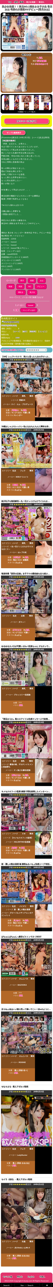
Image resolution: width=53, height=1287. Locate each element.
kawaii (30, 305)
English (31, 1277)
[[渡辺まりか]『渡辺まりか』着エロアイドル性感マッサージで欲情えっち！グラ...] (26, 758)
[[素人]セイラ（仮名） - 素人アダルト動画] (26, 1238)
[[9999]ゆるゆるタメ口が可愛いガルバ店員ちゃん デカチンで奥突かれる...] (26, 685)
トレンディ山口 (29, 310)
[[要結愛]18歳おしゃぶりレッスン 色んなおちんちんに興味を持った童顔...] (26, 468)
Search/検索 (6, 1285)
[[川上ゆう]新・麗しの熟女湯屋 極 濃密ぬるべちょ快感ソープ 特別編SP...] (26, 903)
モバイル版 (7, 1277)
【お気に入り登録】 (10, 14)
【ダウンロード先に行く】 (26, 121)
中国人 (42, 1277)
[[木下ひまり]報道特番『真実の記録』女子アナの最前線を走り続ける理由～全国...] (26, 613)
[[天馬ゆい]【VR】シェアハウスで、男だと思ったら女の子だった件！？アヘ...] (26, 393)
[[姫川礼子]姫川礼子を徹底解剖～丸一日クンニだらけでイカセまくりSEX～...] (26, 540)
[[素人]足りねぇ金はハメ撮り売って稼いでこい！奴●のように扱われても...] (26, 1053)
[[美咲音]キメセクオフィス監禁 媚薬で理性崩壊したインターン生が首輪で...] (26, 830)
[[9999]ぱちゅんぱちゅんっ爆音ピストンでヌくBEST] (26, 976)
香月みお (26, 54)
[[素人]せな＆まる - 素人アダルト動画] (26, 1146)
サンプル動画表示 (14, 133)
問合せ (20, 1277)
